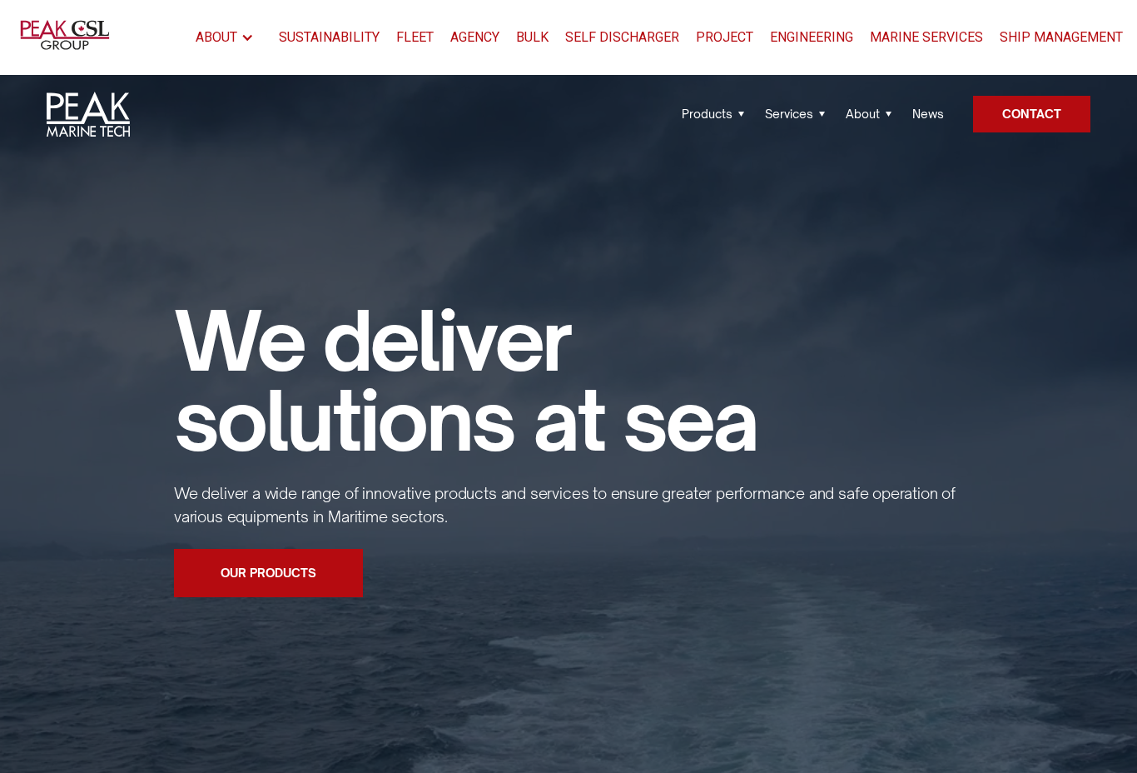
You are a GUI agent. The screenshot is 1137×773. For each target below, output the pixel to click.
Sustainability (329, 37)
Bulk (532, 37)
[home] (68, 37)
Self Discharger (622, 37)
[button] (229, 37)
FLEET (415, 37)
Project (724, 37)
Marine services (926, 37)
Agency (474, 37)
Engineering (811, 37)
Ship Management (1061, 37)
